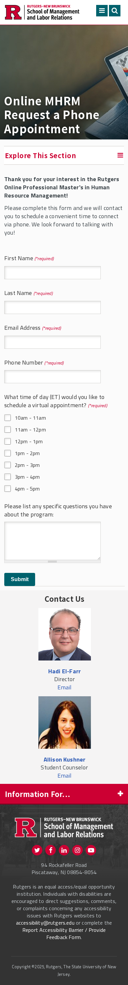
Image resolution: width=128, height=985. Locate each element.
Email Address (24, 328)
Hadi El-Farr (64, 671)
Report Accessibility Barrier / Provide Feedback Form (64, 933)
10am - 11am (30, 418)
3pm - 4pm (27, 477)
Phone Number (26, 363)
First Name (20, 258)
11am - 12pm (30, 429)
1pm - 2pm (27, 453)
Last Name (20, 293)
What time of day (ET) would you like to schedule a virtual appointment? (54, 401)
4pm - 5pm (27, 488)
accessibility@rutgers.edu (45, 923)
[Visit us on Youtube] (91, 850)
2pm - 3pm (27, 465)
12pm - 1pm (29, 441)
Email (64, 687)
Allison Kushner (65, 759)
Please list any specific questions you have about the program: (58, 510)
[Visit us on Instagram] (77, 850)
